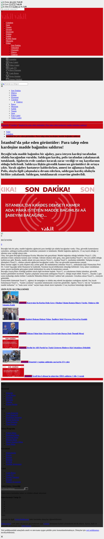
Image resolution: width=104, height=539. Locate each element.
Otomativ (15, 50)
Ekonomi (9, 32)
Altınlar (9, 402)
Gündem (9, 23)
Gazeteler (12, 59)
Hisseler (9, 397)
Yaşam (8, 27)
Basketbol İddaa (12, 435)
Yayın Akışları (14, 76)
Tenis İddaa (10, 444)
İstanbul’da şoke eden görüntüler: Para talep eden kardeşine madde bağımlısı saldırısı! (53, 125)
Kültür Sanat (11, 38)
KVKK (9, 462)
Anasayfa (5, 125)
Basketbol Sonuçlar (14, 417)
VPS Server (26, 526)
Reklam (9, 460)
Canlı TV (13, 68)
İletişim (9, 457)
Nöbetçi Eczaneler (13, 482)
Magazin (9, 41)
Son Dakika (16, 45)
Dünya (14, 52)
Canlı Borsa (14, 73)
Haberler (9, 393)
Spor (8, 25)
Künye (9, 455)
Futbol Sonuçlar (12, 420)
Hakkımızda (11, 453)
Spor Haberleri (12, 415)
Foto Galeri (13, 62)
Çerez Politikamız (22, 519)
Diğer (8, 43)
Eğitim (8, 34)
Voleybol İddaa (12, 437)
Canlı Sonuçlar (12, 413)
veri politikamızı (92, 530)
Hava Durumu (15, 70)
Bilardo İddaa (11, 440)
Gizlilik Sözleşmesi (13, 464)
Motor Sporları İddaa (14, 442)
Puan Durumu (11, 422)
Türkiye (14, 54)
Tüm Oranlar (11, 424)
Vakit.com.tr (6, 524)
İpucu (13, 104)
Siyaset (9, 29)
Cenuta (46, 524)
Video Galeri (13, 65)
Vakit (8, 132)
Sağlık (8, 36)
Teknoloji (15, 48)
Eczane (9, 480)
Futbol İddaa (11, 433)
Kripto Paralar (11, 404)
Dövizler (9, 400)
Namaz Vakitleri (15, 79)
